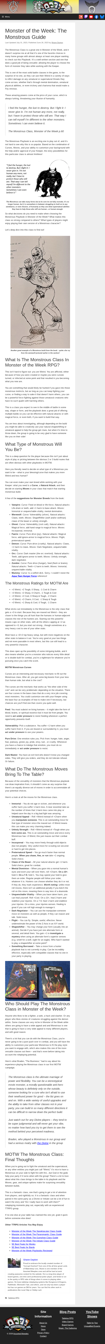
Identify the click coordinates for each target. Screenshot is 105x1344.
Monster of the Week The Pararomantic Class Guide (37, 1234)
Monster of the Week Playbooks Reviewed (32, 1250)
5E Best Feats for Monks (23, 1244)
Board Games (68, 1325)
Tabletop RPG (13, 1298)
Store (43, 1329)
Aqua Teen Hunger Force (24, 576)
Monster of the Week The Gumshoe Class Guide (35, 1237)
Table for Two (92, 1323)
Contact (43, 1336)
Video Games (68, 1321)
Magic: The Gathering (68, 1328)
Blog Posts (68, 1312)
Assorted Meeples (21, 1334)
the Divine (43, 1143)
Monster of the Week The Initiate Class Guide (33, 1241)
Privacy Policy (43, 1333)
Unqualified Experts (92, 1326)
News (43, 1326)
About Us (43, 1323)
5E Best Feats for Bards (23, 1247)
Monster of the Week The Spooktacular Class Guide (36, 1231)
